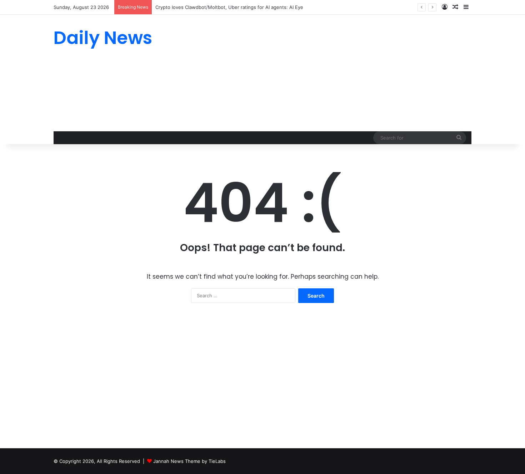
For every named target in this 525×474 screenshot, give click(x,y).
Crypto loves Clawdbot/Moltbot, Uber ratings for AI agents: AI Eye (229, 7)
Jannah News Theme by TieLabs (189, 461)
